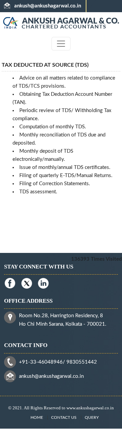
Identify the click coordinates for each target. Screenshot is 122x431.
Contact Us (64, 417)
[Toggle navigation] (61, 43)
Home (36, 417)
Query (92, 417)
